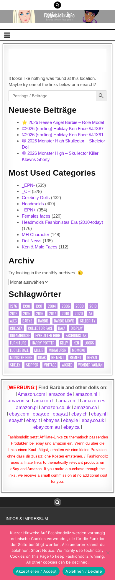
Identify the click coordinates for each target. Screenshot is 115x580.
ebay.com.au (46, 427)
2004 (52, 306)
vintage (50, 365)
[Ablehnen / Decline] (108, 553)
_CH (26, 191)
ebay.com (19, 413)
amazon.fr (44, 400)
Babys (27, 321)
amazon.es (93, 400)
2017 (52, 313)
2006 (66, 306)
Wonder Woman (90, 365)
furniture (18, 343)
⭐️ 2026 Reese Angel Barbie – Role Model (63, 122)
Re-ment (57, 357)
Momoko (78, 350)
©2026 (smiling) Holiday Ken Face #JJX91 (63, 134)
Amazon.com (31, 394)
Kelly (64, 343)
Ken (76, 343)
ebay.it (33, 420)
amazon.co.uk (55, 407)
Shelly (15, 365)
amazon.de (60, 394)
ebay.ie (71, 420)
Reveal (92, 357)
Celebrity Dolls (36, 197)
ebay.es (51, 420)
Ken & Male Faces (40, 246)
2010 (93, 306)
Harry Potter (43, 343)
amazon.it (68, 400)
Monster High (21, 357)
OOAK (42, 357)
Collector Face (40, 328)
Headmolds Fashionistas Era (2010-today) (62, 222)
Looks (89, 343)
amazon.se (19, 400)
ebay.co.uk (93, 420)
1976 (13, 306)
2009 (79, 306)
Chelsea (16, 328)
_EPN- (28, 185)
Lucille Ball (19, 350)
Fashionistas (76, 335)
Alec (13, 321)
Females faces (36, 215)
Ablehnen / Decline (83, 571)
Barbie (43, 321)
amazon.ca (85, 407)
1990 (26, 306)
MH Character (35, 234)
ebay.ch (79, 413)
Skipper (32, 365)
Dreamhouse (20, 335)
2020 (79, 313)
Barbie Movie (64, 321)
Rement (76, 357)
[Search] (57, 5)
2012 (13, 313)
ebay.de (41, 413)
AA (90, 313)
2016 (39, 313)
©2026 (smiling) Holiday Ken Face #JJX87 (63, 128)
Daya (61, 328)
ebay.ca (71, 427)
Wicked (67, 365)
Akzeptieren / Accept (36, 571)
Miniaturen (57, 350)
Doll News (32, 240)
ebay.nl (99, 413)
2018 (65, 313)
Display (77, 328)
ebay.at (60, 413)
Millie (38, 350)
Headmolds (33, 203)
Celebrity (88, 321)
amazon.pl (27, 407)
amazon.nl (86, 394)
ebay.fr (16, 420)
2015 (26, 313)
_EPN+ (29, 209)
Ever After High (47, 335)
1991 (39, 306)
